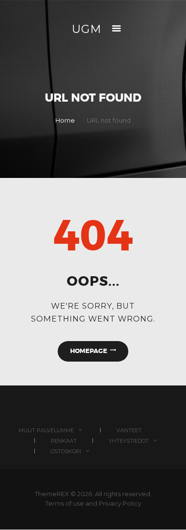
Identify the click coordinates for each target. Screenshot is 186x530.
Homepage (88, 351)
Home (65, 120)
